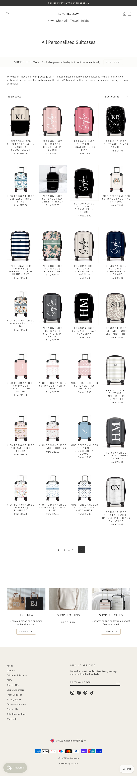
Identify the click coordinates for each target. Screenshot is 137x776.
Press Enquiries (14, 694)
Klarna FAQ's (13, 685)
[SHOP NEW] (26, 599)
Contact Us (12, 709)
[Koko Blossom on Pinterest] (85, 693)
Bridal (85, 20)
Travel (74, 20)
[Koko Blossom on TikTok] (92, 693)
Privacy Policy (14, 699)
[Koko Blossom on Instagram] (72, 693)
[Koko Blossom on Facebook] (79, 693)
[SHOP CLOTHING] (68, 599)
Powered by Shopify (68, 763)
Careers (11, 670)
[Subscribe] (118, 682)
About (10, 665)
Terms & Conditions (16, 704)
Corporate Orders (15, 690)
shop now (26, 631)
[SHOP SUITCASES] (111, 599)
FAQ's (9, 680)
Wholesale (12, 719)
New (50, 20)
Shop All (62, 20)
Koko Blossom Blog (16, 714)
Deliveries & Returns (17, 675)
